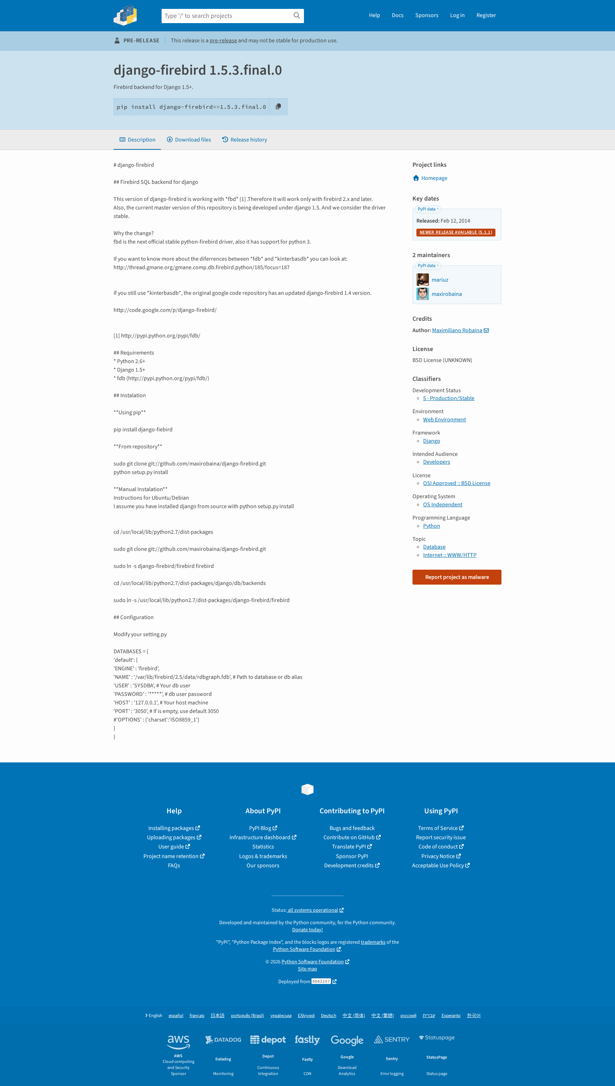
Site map (307, 969)
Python (431, 526)
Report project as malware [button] (457, 577)
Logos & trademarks (263, 856)
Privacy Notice (438, 856)
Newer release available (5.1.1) (456, 232)
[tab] (137, 140)
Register (486, 15)
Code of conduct (438, 847)
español (176, 1016)
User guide (171, 847)
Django (431, 441)
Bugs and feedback (352, 828)
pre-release (223, 40)
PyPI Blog (260, 828)
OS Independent (442, 505)
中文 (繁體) (383, 1016)
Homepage (434, 178)
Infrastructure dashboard (260, 837)
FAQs (174, 865)
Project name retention (171, 856)
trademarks (373, 942)
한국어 (474, 1016)
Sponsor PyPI (352, 856)
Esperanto (451, 1016)
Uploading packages (171, 837)
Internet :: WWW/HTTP (450, 555)
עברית (429, 1016)
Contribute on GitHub (349, 837)
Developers (436, 462)
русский (408, 1016)
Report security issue (441, 837)
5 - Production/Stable (448, 398)
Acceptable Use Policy (438, 865)
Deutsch (328, 1016)
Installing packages (171, 828)
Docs (398, 15)
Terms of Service (438, 828)
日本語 (218, 1016)
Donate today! (307, 929)
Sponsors (426, 15)
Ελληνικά (306, 1016)
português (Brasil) (247, 1016)
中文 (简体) (354, 1016)
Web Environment (444, 420)
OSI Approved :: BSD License (456, 483)
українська (280, 1016)
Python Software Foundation (304, 949)
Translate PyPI (349, 847)
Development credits (349, 865)
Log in (457, 15)
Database (434, 547)
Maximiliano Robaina (457, 330)
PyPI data (426, 209)
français (197, 1016)
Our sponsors (263, 865)
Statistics (263, 847)
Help (374, 15)
